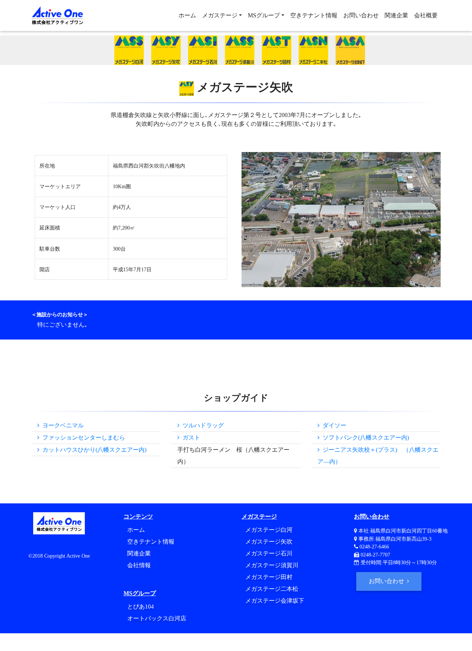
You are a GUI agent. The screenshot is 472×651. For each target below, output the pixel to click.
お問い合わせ (361, 15)
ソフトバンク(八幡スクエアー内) (364, 437)
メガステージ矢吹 (268, 541)
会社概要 (426, 15)
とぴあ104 (140, 606)
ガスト (190, 437)
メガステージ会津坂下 (274, 600)
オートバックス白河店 (156, 618)
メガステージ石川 (268, 553)
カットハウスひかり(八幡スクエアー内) (92, 450)
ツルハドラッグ (202, 425)
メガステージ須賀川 (271, 565)
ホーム (187, 15)
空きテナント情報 (313, 15)
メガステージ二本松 (271, 589)
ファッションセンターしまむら (82, 437)
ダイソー (333, 425)
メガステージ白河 (268, 530)
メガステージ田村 (268, 577)
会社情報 (139, 565)
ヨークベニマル (61, 425)
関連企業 (396, 15)
